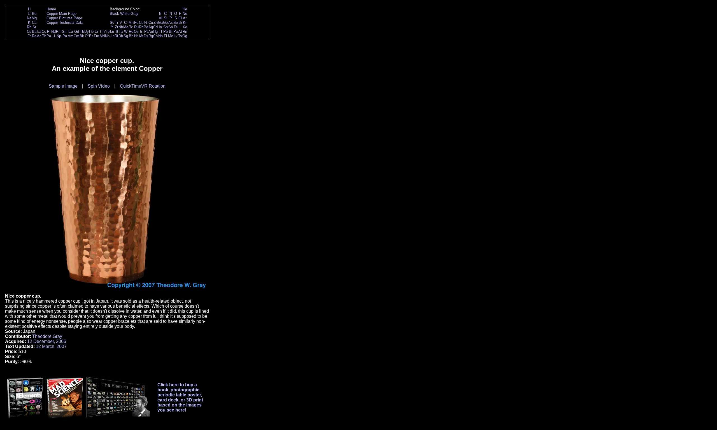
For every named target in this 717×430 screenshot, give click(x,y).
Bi (170, 31)
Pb (165, 31)
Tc (131, 27)
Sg (126, 36)
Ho (91, 31)
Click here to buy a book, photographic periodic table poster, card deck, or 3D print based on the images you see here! (180, 397)
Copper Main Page (61, 13)
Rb (29, 27)
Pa (48, 36)
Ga (160, 22)
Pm (59, 31)
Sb (170, 27)
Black (114, 13)
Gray (134, 13)
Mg (34, 18)
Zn (155, 22)
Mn (131, 22)
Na (29, 18)
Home (51, 9)
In (160, 27)
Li (29, 13)
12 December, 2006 (46, 341)
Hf (116, 31)
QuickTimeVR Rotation (143, 86)
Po (175, 31)
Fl (165, 36)
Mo (125, 27)
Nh (160, 36)
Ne (185, 13)
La (39, 31)
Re (131, 31)
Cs (29, 31)
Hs (136, 36)
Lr (112, 36)
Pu (64, 36)
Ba (34, 31)
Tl (160, 31)
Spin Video (99, 86)
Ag (150, 27)
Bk (82, 36)
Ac (39, 36)
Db (120, 36)
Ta (121, 31)
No (107, 36)
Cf (87, 36)
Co (141, 22)
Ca (34, 22)
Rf (116, 36)
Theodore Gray (47, 336)
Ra (34, 36)
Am (70, 36)
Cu (150, 22)
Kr (185, 22)
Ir (141, 31)
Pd (146, 27)
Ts (180, 36)
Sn (165, 27)
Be (34, 13)
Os (136, 31)
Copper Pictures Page (64, 18)
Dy (86, 31)
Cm (76, 36)
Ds (146, 36)
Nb (120, 27)
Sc (112, 22)
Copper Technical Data (64, 22)
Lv (176, 36)
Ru (136, 27)
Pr (49, 31)
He (185, 9)
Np (59, 36)
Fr (29, 36)
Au (150, 31)
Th (44, 36)
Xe (185, 27)
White (124, 13)
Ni (146, 22)
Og (184, 36)
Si (165, 18)
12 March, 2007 (51, 346)
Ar (185, 18)
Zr (116, 27)
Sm (64, 31)
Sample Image (63, 86)
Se (175, 22)
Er (96, 31)
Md (102, 36)
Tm (102, 31)
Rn (185, 31)
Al (160, 18)
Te (176, 27)
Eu (70, 31)
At (180, 31)
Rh (141, 27)
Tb (82, 31)
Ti (116, 22)
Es (91, 36)
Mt (141, 36)
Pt (146, 31)
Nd (53, 31)
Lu (112, 31)
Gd (76, 31)
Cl (180, 18)
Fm (96, 36)
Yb (107, 31)
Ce (44, 31)
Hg (155, 31)
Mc (170, 36)
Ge (165, 22)
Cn (155, 36)
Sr (34, 27)
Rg (150, 36)
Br (180, 22)
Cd (155, 27)
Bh (131, 36)
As (170, 22)
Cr (126, 22)
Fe (136, 22)
